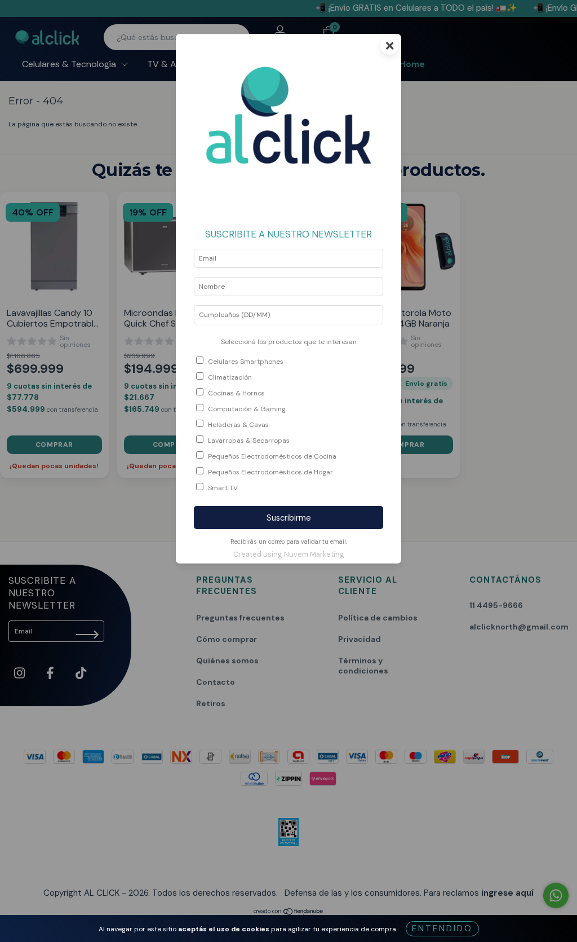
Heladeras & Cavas (238, 424)
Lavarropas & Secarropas (249, 440)
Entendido (442, 928)
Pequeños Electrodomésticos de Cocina (272, 456)
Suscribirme (289, 518)
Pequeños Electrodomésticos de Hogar (270, 472)
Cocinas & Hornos (236, 393)
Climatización (230, 377)
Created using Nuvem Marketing (288, 554)
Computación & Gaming (247, 408)
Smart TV (223, 487)
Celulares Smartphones (245, 361)
